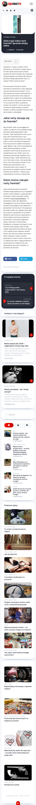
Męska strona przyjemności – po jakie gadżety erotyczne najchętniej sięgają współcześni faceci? (21, 450)
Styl (11, 340)
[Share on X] (3, 10)
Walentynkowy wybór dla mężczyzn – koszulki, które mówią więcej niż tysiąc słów (17, 752)
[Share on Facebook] (7, 10)
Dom (5, 527)
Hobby (7, 37)
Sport (14, 460)
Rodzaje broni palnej (11, 785)
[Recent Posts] (8, 425)
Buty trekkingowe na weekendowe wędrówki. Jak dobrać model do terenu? (21, 465)
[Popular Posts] (18, 425)
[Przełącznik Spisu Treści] (15, 61)
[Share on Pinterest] (10, 10)
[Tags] (27, 425)
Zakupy (15, 486)
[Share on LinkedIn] (14, 10)
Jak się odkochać (10, 554)
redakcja (10, 49)
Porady (13, 37)
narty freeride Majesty (18, 198)
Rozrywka (16, 473)
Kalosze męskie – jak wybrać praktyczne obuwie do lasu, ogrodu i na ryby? (21, 436)
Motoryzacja (11, 527)
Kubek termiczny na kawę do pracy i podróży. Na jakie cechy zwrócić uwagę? (22, 491)
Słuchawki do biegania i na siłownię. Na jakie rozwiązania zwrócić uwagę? (22, 478)
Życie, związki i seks (19, 444)
